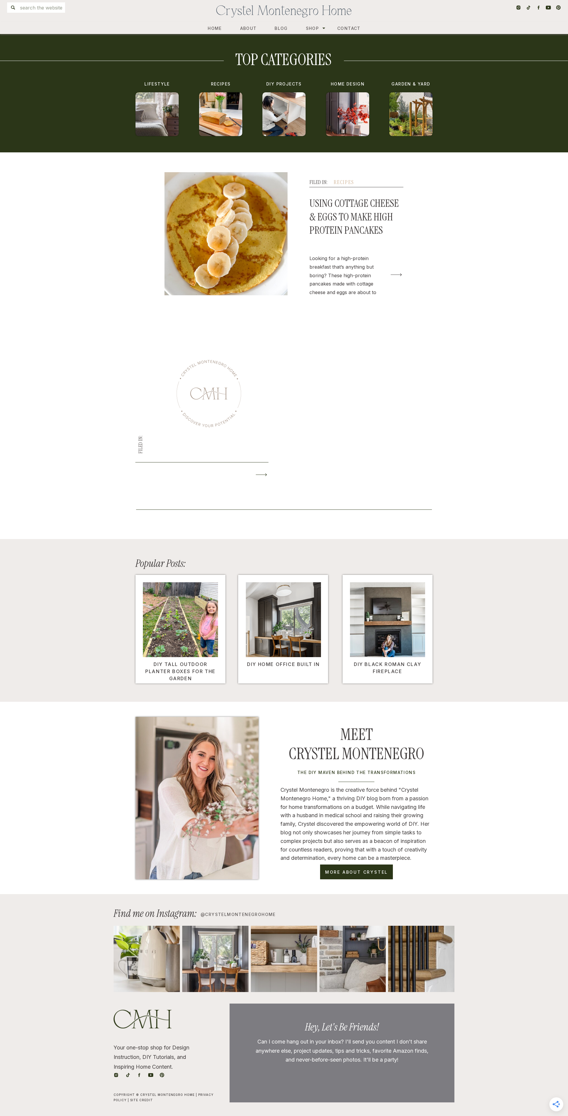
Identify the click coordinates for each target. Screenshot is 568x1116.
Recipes (344, 182)
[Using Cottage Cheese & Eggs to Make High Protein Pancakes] (396, 274)
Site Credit (141, 1100)
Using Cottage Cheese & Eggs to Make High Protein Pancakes (354, 216)
